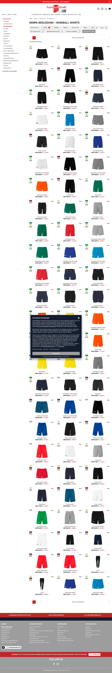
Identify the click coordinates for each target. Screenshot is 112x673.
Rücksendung (5, 636)
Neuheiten (6, 21)
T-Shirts (5, 43)
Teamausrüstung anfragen (37, 640)
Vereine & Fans (72, 14)
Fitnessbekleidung (8, 58)
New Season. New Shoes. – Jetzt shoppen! (56, 1)
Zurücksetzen (88, 31)
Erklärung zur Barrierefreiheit (9, 640)
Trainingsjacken (7, 48)
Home (30, 18)
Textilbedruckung (34, 632)
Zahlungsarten (5, 632)
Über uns (59, 634)
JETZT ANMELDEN (94, 654)
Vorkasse (88, 636)
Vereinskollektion (34, 638)
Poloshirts (6, 36)
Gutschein (4, 638)
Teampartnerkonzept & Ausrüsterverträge (41, 631)
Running (5, 56)
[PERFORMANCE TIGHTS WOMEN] (70, 386)
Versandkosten (5, 631)
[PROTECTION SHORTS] (42, 209)
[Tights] (98, 563)
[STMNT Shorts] (70, 474)
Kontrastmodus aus (15, 647)
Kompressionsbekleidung (10, 53)
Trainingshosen (7, 46)
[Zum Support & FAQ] (102, 8)
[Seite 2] (40, 37)
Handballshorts (7, 26)
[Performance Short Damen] (70, 99)
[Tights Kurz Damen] (98, 276)
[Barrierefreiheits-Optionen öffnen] (3, 647)
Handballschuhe (36, 14)
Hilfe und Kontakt (6, 629)
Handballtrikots (7, 24)
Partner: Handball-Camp (64, 638)
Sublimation (32, 634)
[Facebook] (54, 664)
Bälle (52, 14)
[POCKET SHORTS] (42, 143)
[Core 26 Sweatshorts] (70, 430)
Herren (9, 14)
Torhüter (5, 65)
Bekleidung (46, 14)
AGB (58, 629)
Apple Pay (88, 629)
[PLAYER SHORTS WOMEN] (42, 408)
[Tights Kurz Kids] (70, 298)
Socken (5, 38)
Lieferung (4, 634)
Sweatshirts (6, 41)
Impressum (60, 627)
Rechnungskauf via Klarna (92, 634)
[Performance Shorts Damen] (98, 165)
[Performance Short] (98, 77)
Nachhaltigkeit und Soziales (65, 640)
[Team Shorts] (42, 77)
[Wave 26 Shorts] (98, 55)
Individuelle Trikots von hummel (38, 636)
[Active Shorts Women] (98, 519)
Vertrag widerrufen (6, 627)
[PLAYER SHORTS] (70, 187)
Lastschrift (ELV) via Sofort (92, 631)
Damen (4, 14)
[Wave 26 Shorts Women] (70, 55)
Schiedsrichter (7, 63)
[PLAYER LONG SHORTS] (70, 77)
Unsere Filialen (61, 636)
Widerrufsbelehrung (62, 631)
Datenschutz (60, 632)
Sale (79, 14)
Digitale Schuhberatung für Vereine (39, 642)
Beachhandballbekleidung (10, 60)
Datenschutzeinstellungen (8, 642)
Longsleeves (6, 33)
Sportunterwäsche (8, 51)
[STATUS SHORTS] (70, 541)
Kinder (15, 14)
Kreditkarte (88, 632)
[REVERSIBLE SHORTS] (98, 408)
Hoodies (5, 29)
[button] (98, 9)
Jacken (5, 31)
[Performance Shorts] (98, 364)
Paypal (87, 627)
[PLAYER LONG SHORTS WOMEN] (70, 165)
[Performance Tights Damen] (70, 276)
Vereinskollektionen (35, 627)
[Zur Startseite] (56, 8)
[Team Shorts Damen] (42, 55)
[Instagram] (58, 664)
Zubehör (57, 14)
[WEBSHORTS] (98, 386)
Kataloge (31, 629)
